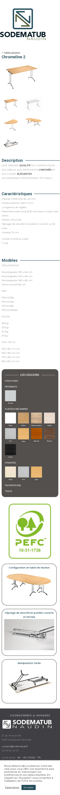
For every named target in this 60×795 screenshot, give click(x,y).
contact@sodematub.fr (15, 746)
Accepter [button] (29, 787)
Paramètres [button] (12, 787)
